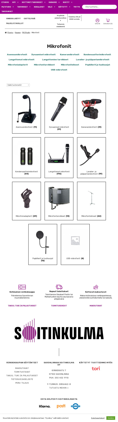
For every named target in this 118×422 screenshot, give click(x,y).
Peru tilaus (22, 383)
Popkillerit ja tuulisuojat (97, 65)
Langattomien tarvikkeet (55, 59)
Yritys (77, 7)
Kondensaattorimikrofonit (97, 54)
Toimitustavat (22, 372)
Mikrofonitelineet (70, 65)
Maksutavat (96, 306)
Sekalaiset (39, 7)
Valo (50, 7)
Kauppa (18, 33)
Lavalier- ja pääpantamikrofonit (92, 59)
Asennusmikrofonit (17, 54)
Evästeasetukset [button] (98, 418)
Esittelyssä (29, 19)
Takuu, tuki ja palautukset (22, 306)
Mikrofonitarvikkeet (44, 65)
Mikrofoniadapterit (18, 65)
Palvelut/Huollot (15, 23)
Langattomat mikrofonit (21, 59)
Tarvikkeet (22, 7)
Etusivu (5, 2)
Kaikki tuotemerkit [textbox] (15, 85)
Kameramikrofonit (69, 54)
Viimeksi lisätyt (13, 19)
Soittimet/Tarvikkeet (32, 2)
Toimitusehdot (59, 306)
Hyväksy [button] (111, 418)
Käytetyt (62, 7)
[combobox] (18, 85)
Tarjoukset (7, 12)
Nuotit (66, 2)
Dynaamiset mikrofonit (43, 54)
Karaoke (53, 2)
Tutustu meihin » (59, 388)
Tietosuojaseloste (22, 379)
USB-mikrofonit (59, 70)
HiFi (14, 2)
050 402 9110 (62, 378)
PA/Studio (6, 7)
